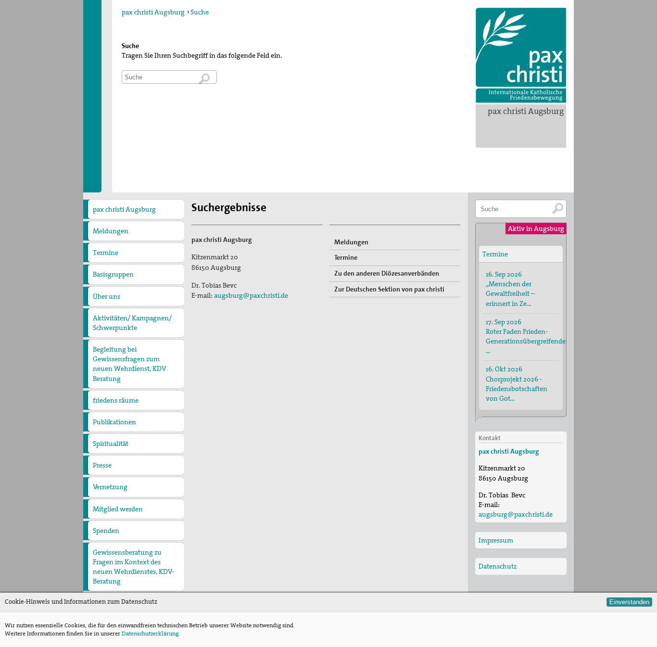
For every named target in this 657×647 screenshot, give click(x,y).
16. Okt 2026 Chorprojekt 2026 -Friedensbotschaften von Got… (516, 383)
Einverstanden (629, 602)
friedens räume (116, 400)
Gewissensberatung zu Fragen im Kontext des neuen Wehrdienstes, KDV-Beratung (133, 566)
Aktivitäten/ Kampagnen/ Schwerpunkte (132, 323)
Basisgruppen (113, 274)
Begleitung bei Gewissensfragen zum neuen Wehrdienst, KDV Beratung (129, 363)
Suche (199, 12)
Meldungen (110, 231)
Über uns (106, 296)
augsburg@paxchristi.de (251, 295)
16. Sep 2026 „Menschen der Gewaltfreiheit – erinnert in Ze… (510, 288)
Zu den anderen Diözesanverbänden (386, 273)
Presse (102, 465)
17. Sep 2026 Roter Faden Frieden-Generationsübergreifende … (522, 336)
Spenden (106, 530)
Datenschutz (498, 566)
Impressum (496, 540)
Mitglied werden (118, 509)
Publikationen (114, 422)
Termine (105, 252)
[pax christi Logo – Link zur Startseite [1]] (521, 55)
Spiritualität (110, 443)
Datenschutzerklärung (150, 633)
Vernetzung (110, 486)
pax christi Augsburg (526, 111)
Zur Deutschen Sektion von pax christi (389, 289)
